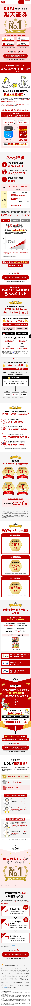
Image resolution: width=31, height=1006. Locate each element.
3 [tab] (17, 358)
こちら (14, 352)
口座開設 (21, 2)
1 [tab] (13, 358)
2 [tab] (15, 358)
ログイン (27, 2)
